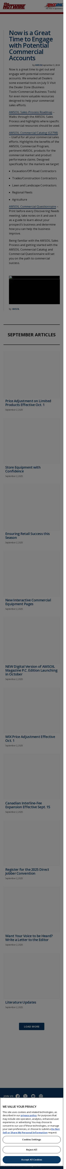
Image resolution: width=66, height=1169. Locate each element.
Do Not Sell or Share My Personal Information (31, 1130)
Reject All (31, 1149)
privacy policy (29, 1115)
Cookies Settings (31, 1139)
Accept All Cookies (31, 1159)
